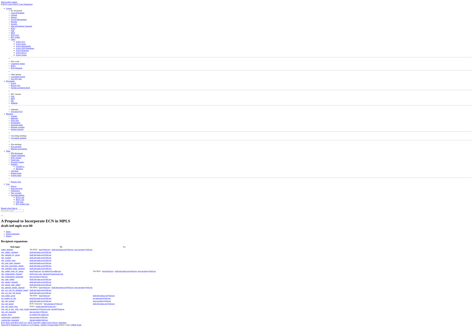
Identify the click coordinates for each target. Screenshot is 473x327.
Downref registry (17, 162)
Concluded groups (18, 77)
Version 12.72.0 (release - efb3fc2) (34, 325)
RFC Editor (15, 37)
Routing (14, 22)
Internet (14, 17)
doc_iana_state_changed (10, 263)
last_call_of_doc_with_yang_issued (15, 309)
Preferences (15, 191)
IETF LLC (15, 35)
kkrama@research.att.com (53, 274)
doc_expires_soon (8, 260)
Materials (14, 118)
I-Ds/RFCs (20, 167)
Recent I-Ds (15, 85)
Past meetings (16, 147)
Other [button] (8, 151)
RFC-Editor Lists (22, 204)
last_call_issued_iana (9, 306)
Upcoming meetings (18, 138)
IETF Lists (20, 197)
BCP (17, 112)
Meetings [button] (9, 114)
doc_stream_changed (9, 282)
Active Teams (21, 55)
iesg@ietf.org (44, 250)
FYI (21, 112)
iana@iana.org (35, 271)
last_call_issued (7, 304)
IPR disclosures (17, 153)
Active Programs (22, 51)
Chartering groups (18, 64)
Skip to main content (9, 2)
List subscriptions (17, 195)
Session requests (17, 129)
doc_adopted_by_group (10, 255)
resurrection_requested (10, 320)
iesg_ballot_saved (8, 296)
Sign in (13, 186)
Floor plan (15, 120)
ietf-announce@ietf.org (53, 304)
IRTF (13, 33)
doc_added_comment (9, 252)
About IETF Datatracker (10, 325)
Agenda (14, 116)
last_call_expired (7, 301)
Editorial (14, 103)
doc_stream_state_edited (10, 285)
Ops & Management (19, 19)
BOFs (13, 66)
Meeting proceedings (19, 149)
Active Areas (21, 44)
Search (13, 83)
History (9, 236)
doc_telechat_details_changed (13, 287)
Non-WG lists (16, 79)
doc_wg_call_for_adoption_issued (14, 290)
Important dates (17, 125)
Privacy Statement (59, 323)
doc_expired (6, 258)
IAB (12, 31)
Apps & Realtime (17, 13)
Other (13, 39)
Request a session (18, 127)
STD (13, 112)
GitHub (73, 325)
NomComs (15, 160)
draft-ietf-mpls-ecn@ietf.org (62, 250)
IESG (13, 28)
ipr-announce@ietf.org (101, 298)
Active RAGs (21, 53)
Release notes (16, 173)
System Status (53, 325)
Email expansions (13, 234)
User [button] (8, 184)
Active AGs (20, 42)
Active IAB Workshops (25, 48)
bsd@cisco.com (36, 274)
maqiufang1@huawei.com (40, 309)
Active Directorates (23, 46)
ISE (12, 101)
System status (16, 175)
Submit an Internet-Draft (20, 88)
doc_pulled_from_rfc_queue (12, 271)
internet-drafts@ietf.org (39, 320)
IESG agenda (16, 158)
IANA (49, 323)
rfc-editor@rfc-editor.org (51, 271)
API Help (14, 171)
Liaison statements (18, 155)
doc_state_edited (7, 279)
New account (16, 193)
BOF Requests (16, 68)
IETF (3, 323)
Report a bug (16, 182)
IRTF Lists (20, 200)
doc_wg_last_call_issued (11, 293)
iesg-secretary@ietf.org (83, 250)
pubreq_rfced (6, 315)
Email (79, 325)
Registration (15, 123)
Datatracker (28, 4)
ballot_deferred (7, 250)
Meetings (19, 169)
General (14, 15)
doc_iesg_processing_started (12, 266)
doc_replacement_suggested (12, 277)
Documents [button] (10, 81)
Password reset (16, 188)
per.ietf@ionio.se (57, 309)
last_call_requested (8, 312)
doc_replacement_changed (11, 274)
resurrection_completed (10, 317)
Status (8, 232)
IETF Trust (32, 323)
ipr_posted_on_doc (8, 298)
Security (14, 24)
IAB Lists (19, 202)
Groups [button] (9, 8)
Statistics (14, 164)
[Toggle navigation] (2, 215)
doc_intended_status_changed (13, 269)
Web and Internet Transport (21, 26)
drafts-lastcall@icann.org (45, 306)
